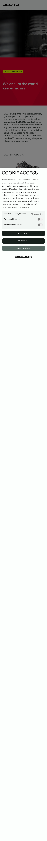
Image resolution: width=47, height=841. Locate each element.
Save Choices (23, 248)
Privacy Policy (14, 207)
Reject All (23, 233)
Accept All (23, 241)
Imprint (25, 207)
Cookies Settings (23, 257)
